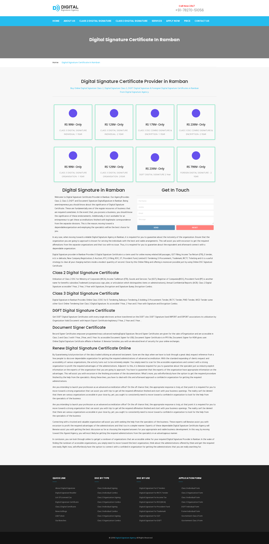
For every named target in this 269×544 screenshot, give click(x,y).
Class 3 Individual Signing (107, 506)
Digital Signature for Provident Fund (154, 506)
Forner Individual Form (190, 511)
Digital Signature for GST (149, 516)
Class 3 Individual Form (190, 497)
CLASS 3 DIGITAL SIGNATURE (132, 21)
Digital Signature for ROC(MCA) (152, 502)
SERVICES (157, 21)
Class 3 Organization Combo (109, 520)
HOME (56, 21)
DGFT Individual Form (190, 506)
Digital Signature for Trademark (152, 511)
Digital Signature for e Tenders (152, 488)
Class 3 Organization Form (192, 502)
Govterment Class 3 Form (192, 520)
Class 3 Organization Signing (108, 516)
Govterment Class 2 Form (192, 516)
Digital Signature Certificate (67, 502)
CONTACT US (202, 21)
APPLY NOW (173, 21)
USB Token (59, 516)
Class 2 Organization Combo (109, 502)
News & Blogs (61, 511)
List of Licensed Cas (63, 497)
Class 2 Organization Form (192, 493)
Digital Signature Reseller (65, 493)
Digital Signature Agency (125, 538)
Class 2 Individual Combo (107, 493)
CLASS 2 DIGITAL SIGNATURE (95, 21)
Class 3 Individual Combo (107, 511)
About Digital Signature (65, 488)
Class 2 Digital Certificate (65, 506)
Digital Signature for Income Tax (153, 497)
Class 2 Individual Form (190, 488)
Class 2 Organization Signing (108, 497)
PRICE (187, 21)
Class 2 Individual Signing (107, 488)
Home (55, 62)
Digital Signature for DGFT (150, 520)
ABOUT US (69, 21)
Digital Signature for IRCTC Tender (153, 493)
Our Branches (60, 520)
